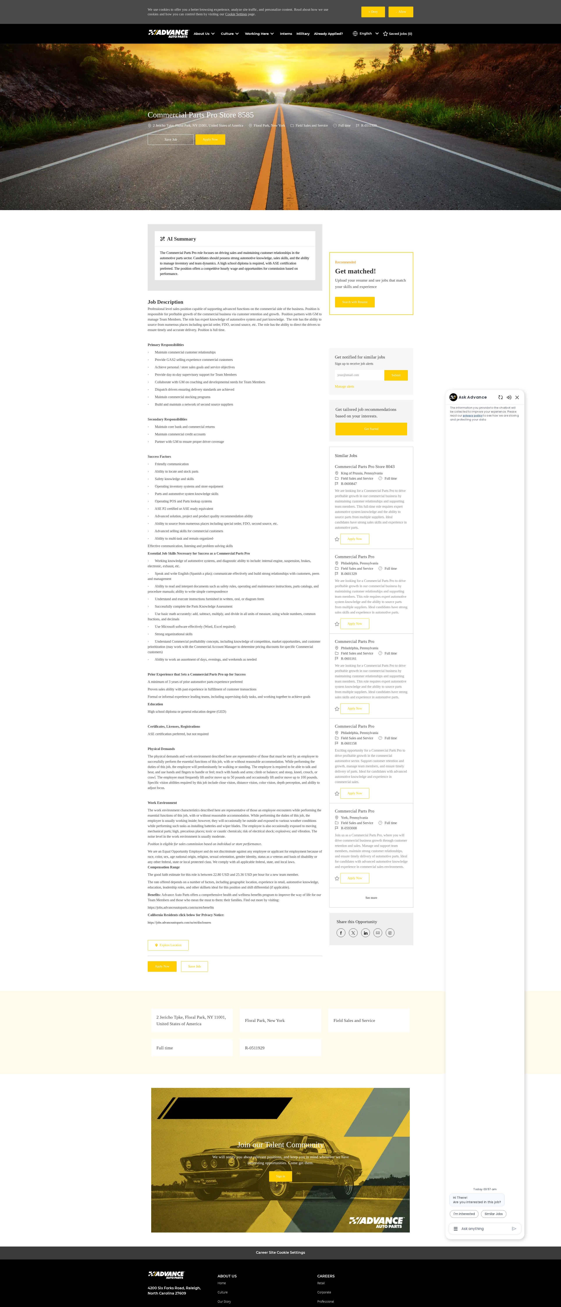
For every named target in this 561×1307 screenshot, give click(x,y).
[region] (485, 812)
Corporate (324, 1292)
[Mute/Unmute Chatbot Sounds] (509, 397)
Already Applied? (328, 34)
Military (303, 34)
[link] (344, 386)
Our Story (224, 1301)
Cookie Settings (236, 14)
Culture (223, 1292)
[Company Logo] (170, 33)
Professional (325, 1301)
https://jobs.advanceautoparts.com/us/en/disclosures (179, 922)
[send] (514, 1228)
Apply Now (358, 539)
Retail (321, 1283)
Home (222, 1283)
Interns (286, 34)
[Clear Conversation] (500, 397)
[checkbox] (171, 139)
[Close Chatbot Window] (517, 397)
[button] (210, 139)
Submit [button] (396, 375)
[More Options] (455, 1228)
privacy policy (473, 415)
